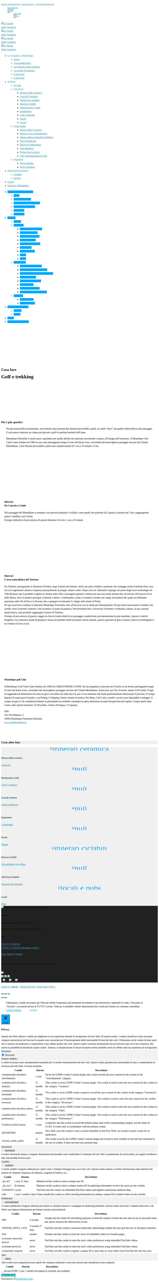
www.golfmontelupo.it (15, 722)
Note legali (42, 986)
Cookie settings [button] (13, 1010)
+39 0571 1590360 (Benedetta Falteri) (20, 948)
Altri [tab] (3, 1255)
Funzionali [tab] (6, 1146)
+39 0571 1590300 (10, 944)
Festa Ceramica (27, 4)
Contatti (18, 954)
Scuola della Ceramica (44, 4)
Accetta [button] (33, 1010)
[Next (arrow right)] (5, 997)
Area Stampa (7, 954)
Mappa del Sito (27, 986)
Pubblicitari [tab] (6, 1198)
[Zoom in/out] (8, 993)
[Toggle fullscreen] (5, 993)
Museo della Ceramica (10, 4)
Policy (52, 986)
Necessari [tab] (6, 1051)
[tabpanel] (79, 1103)
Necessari (9, 1055)
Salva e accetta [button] (8, 1275)
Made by (9, 986)
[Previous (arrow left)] (2, 997)
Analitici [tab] (5, 1161)
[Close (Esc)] (2, 993)
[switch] (3, 1150)
